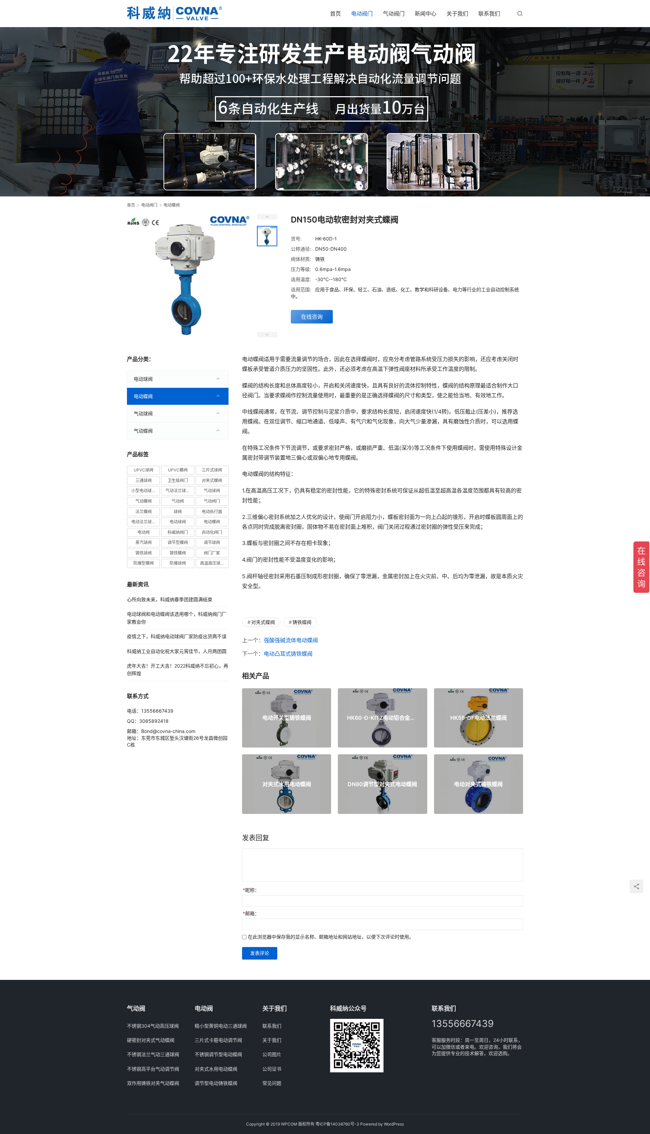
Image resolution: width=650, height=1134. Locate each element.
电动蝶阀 (143, 396)
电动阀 (143, 532)
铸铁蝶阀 (301, 622)
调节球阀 (212, 542)
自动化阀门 (212, 532)
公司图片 (271, 1054)
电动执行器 (212, 511)
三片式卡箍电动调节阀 (218, 1040)
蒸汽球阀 (143, 542)
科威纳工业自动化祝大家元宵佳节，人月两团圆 (176, 651)
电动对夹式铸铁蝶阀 (478, 784)
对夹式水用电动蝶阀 (286, 784)
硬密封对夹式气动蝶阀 (150, 1040)
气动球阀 (143, 413)
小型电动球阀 (143, 490)
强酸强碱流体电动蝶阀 (291, 640)
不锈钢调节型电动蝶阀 (218, 1054)
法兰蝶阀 (143, 511)
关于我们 (457, 13)
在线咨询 (312, 316)
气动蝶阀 (143, 431)
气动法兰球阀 (178, 490)
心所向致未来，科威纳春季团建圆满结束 (169, 599)
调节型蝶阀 (178, 542)
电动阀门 (362, 13)
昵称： (251, 890)
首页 (335, 13)
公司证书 (271, 1069)
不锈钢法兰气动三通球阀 (153, 1054)
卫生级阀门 (178, 480)
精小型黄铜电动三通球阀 (221, 1026)
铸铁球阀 (143, 552)
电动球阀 (143, 379)
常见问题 (271, 1083)
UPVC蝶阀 (178, 469)
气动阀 (178, 501)
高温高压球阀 (212, 563)
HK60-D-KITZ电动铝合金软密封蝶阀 (382, 718)
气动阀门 (394, 13)
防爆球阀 (178, 563)
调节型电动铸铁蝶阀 (216, 1083)
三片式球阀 (212, 469)
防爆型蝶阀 (143, 563)
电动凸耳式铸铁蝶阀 (288, 653)
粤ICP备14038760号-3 (337, 1124)
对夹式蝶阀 (263, 622)
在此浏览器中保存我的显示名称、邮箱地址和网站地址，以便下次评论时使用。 (331, 937)
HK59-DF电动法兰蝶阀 (478, 718)
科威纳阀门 (178, 532)
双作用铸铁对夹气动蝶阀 (153, 1083)
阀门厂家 (212, 552)
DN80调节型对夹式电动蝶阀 (382, 784)
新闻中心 (425, 13)
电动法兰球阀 (143, 521)
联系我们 (489, 13)
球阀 (178, 511)
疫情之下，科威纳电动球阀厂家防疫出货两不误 (176, 636)
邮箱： (251, 913)
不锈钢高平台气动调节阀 (153, 1069)
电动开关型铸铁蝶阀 (286, 718)
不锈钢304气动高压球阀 (153, 1026)
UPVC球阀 (143, 469)
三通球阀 (143, 480)
